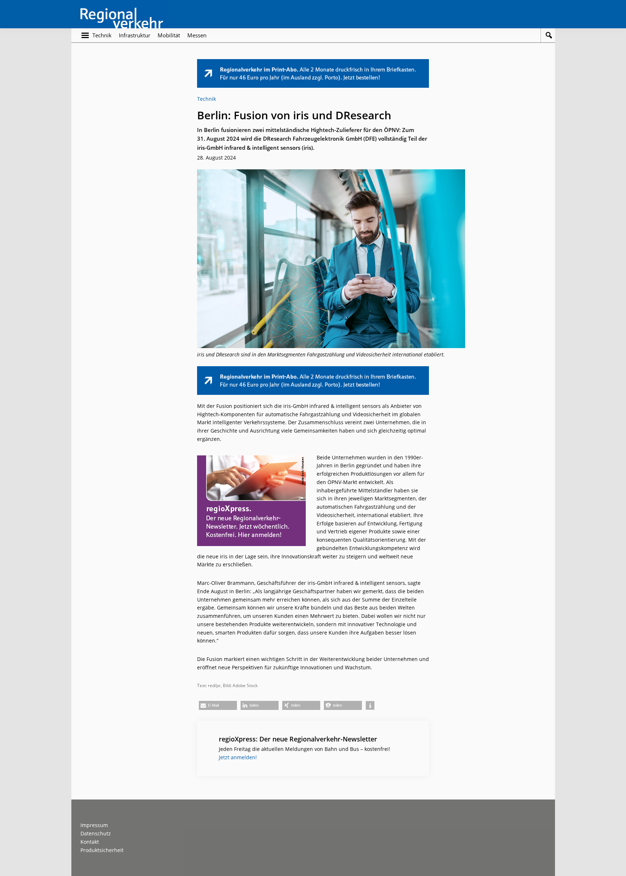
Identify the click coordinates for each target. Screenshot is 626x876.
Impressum (94, 825)
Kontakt (89, 841)
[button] (218, 705)
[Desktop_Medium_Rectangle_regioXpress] (251, 459)
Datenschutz (95, 833)
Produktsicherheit (102, 850)
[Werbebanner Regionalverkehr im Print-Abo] (313, 62)
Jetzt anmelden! (238, 757)
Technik (206, 98)
